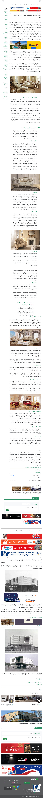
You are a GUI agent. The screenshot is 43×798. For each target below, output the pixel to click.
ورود (31, 784)
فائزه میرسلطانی (35, 475)
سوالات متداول (36, 784)
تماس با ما (32, 782)
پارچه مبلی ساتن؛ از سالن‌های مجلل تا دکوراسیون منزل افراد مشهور (5, 76)
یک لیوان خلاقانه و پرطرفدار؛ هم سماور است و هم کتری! (5, 66)
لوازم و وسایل (38, 13)
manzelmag (8, 783)
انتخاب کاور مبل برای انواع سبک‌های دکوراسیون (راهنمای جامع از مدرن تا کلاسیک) (5, 17)
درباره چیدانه (37, 782)
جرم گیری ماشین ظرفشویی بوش (5, 50)
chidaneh (16, 783)
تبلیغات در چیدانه (27, 782)
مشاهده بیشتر (13, 481)
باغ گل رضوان (38, 472)
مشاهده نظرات (12, 13)
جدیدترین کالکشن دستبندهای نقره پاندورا (33, 467)
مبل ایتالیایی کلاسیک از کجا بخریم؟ (5, 37)
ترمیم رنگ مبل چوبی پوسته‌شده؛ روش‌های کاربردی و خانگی (5, 58)
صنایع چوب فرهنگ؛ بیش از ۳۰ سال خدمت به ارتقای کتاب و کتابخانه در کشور (5, 95)
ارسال (8, 509)
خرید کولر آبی (38, 470)
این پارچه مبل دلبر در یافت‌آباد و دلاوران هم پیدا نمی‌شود (5, 43)
